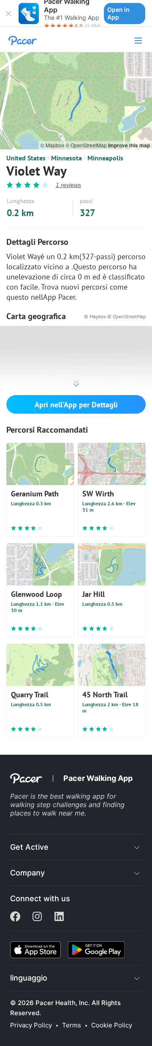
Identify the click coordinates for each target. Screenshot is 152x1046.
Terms (71, 1025)
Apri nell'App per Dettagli (76, 404)
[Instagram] (37, 917)
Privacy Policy (31, 1025)
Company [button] (27, 872)
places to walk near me (47, 813)
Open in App (118, 13)
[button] (8, 13)
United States (26, 158)
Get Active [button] (29, 847)
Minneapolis (105, 158)
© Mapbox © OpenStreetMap (115, 316)
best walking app (78, 796)
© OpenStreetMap (86, 145)
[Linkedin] (59, 917)
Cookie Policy (111, 1025)
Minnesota (66, 158)
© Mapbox (53, 145)
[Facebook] (15, 917)
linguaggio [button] (28, 977)
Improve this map (129, 145)
